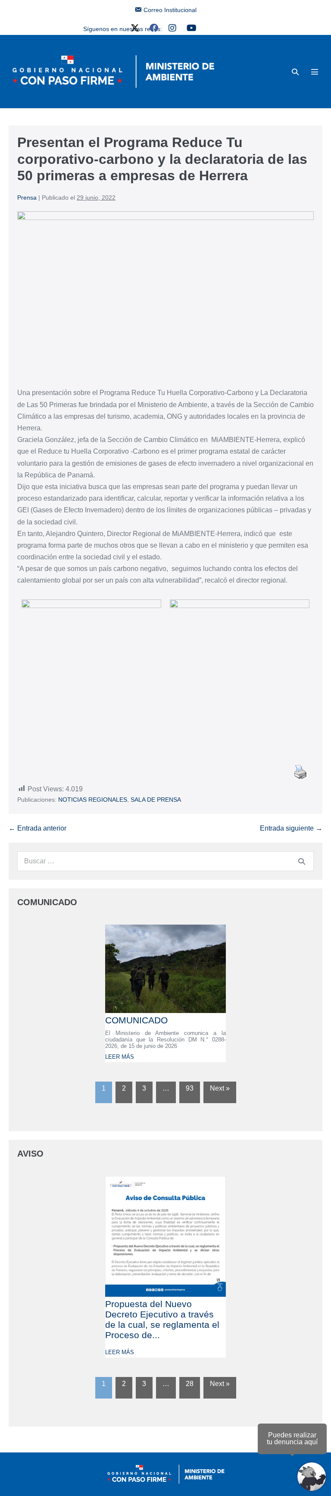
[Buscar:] (165, 861)
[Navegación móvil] (314, 71)
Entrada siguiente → (291, 828)
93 (190, 1088)
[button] (295, 72)
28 (190, 1383)
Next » (220, 1088)
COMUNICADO (136, 1020)
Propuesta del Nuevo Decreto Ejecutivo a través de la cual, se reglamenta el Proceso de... (162, 1319)
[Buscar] (301, 861)
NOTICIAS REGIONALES (92, 799)
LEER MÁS (119, 1057)
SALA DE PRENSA (156, 799)
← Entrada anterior (37, 828)
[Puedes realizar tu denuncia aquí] (312, 1477)
